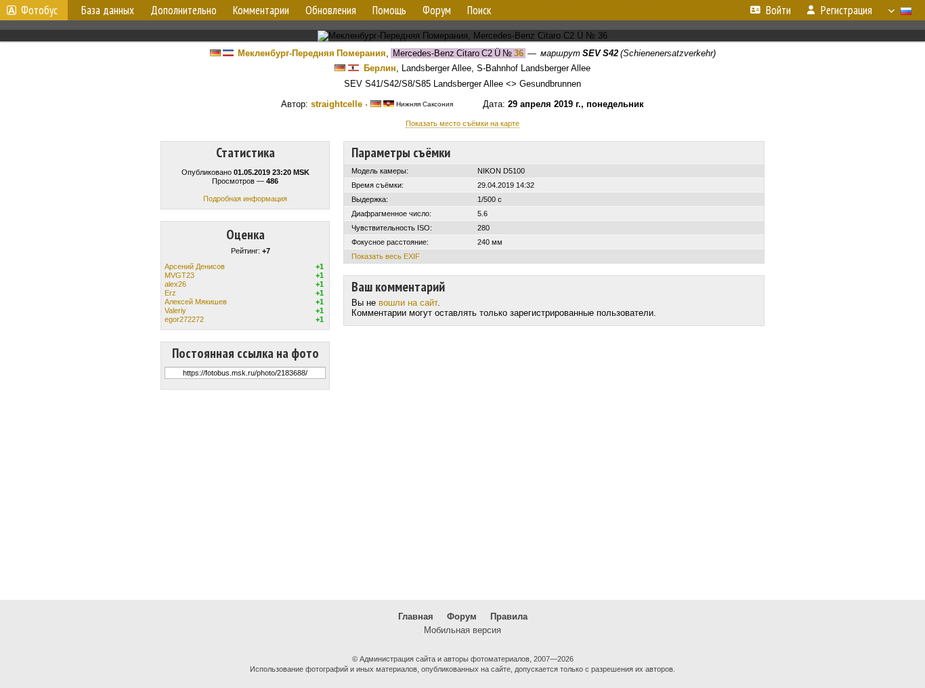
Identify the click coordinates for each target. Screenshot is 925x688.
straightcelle (336, 104)
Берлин (380, 68)
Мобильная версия (462, 630)
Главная (415, 616)
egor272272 (184, 319)
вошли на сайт (408, 303)
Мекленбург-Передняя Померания (312, 53)
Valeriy (175, 310)
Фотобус (39, 10)
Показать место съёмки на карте (462, 123)
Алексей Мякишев (196, 302)
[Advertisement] (462, 495)
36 (518, 53)
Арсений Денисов (195, 266)
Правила (509, 616)
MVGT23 (179, 275)
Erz (170, 293)
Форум (462, 616)
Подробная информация (245, 199)
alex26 (175, 284)
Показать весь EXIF (385, 256)
